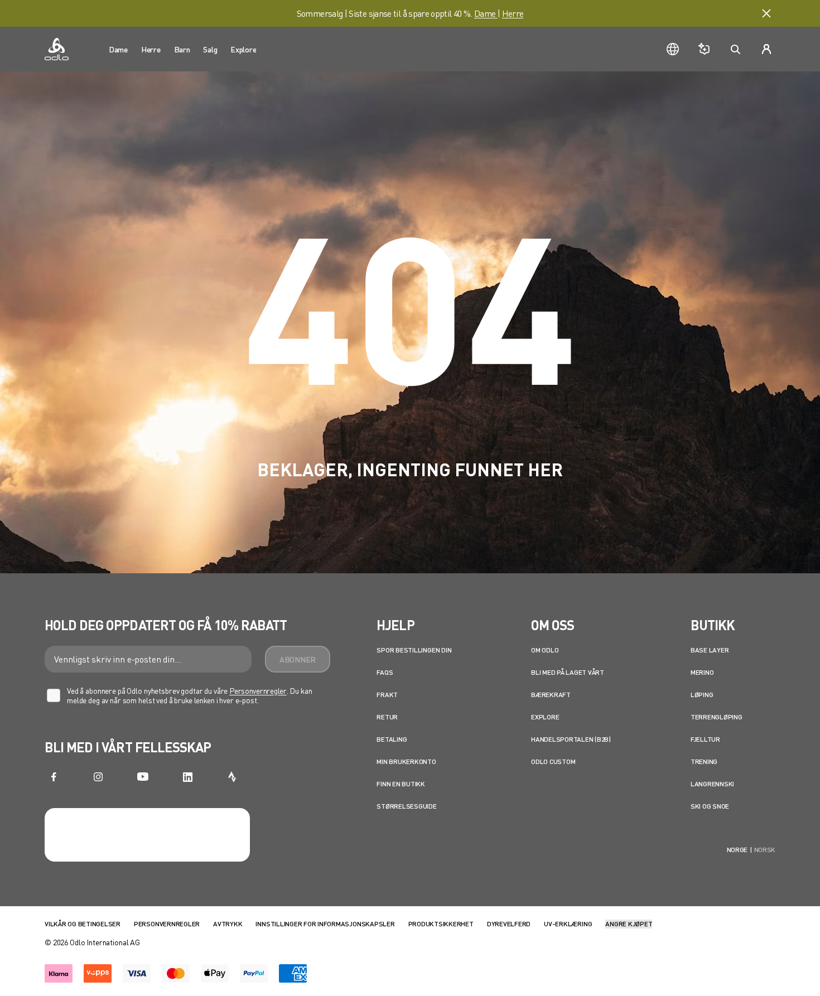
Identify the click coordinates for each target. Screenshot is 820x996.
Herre (513, 13)
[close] (766, 13)
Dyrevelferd (508, 924)
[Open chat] (704, 49)
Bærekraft (551, 694)
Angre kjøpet (628, 924)
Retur (387, 717)
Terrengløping (716, 717)
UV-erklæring (568, 924)
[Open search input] (735, 49)
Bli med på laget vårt (567, 672)
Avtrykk (227, 924)
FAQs (385, 672)
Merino (702, 672)
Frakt (387, 694)
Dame (486, 13)
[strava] (232, 777)
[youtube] (143, 777)
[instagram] (98, 777)
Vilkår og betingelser (82, 924)
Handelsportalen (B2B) (571, 739)
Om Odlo (544, 650)
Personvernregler (258, 690)
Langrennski (712, 784)
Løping (702, 694)
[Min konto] (766, 49)
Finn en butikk (401, 784)
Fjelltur (705, 739)
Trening (704, 761)
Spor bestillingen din (414, 650)
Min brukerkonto (406, 761)
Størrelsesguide (406, 806)
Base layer (710, 650)
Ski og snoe (710, 806)
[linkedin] (187, 777)
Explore (545, 717)
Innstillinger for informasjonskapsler (324, 924)
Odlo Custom (553, 761)
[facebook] (53, 777)
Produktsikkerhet (441, 924)
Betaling (392, 739)
